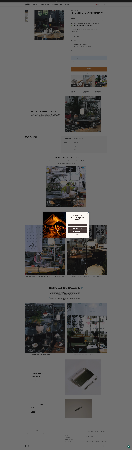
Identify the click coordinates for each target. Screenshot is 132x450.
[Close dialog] (88, 213)
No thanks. (78, 234)
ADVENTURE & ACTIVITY (77, 228)
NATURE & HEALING (77, 231)
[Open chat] (128, 446)
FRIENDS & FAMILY (77, 225)
